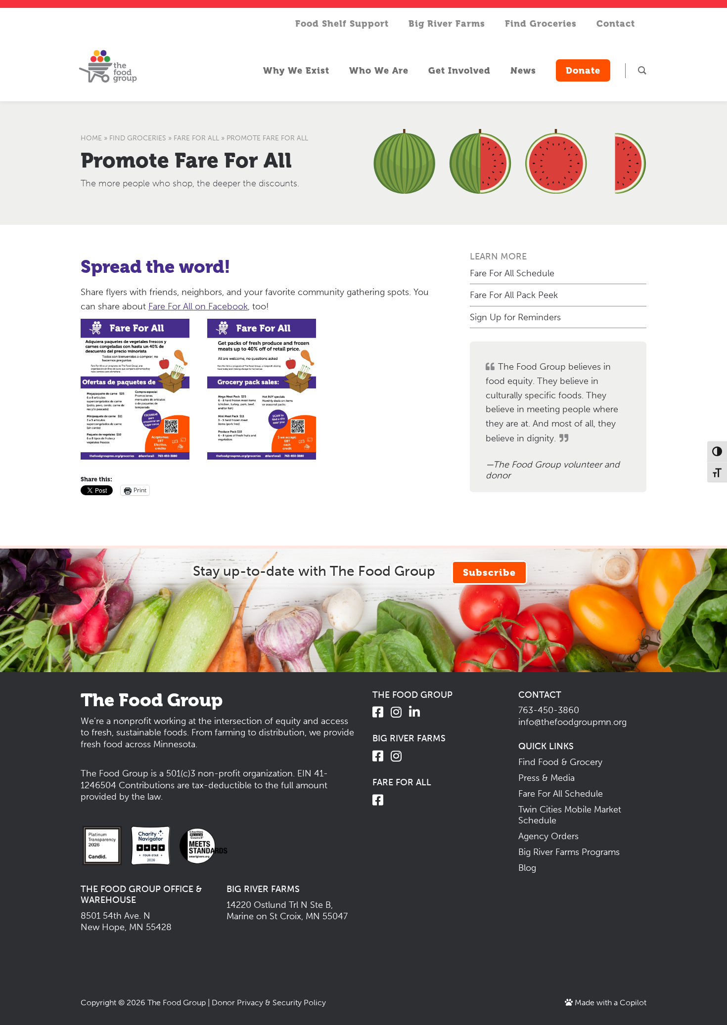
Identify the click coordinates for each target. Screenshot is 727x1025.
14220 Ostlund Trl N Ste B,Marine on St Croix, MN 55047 (287, 910)
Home (91, 138)
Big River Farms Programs (569, 852)
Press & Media (546, 777)
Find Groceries (137, 138)
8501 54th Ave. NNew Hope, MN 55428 (126, 921)
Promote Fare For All (186, 160)
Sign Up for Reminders (515, 317)
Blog (527, 867)
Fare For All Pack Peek (514, 295)
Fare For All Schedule (512, 273)
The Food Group (176, 1002)
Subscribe (489, 572)
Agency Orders (548, 836)
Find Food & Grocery (560, 762)
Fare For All (196, 138)
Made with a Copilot (609, 1002)
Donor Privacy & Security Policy (269, 1002)
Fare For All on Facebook (198, 306)
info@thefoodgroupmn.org (572, 722)
